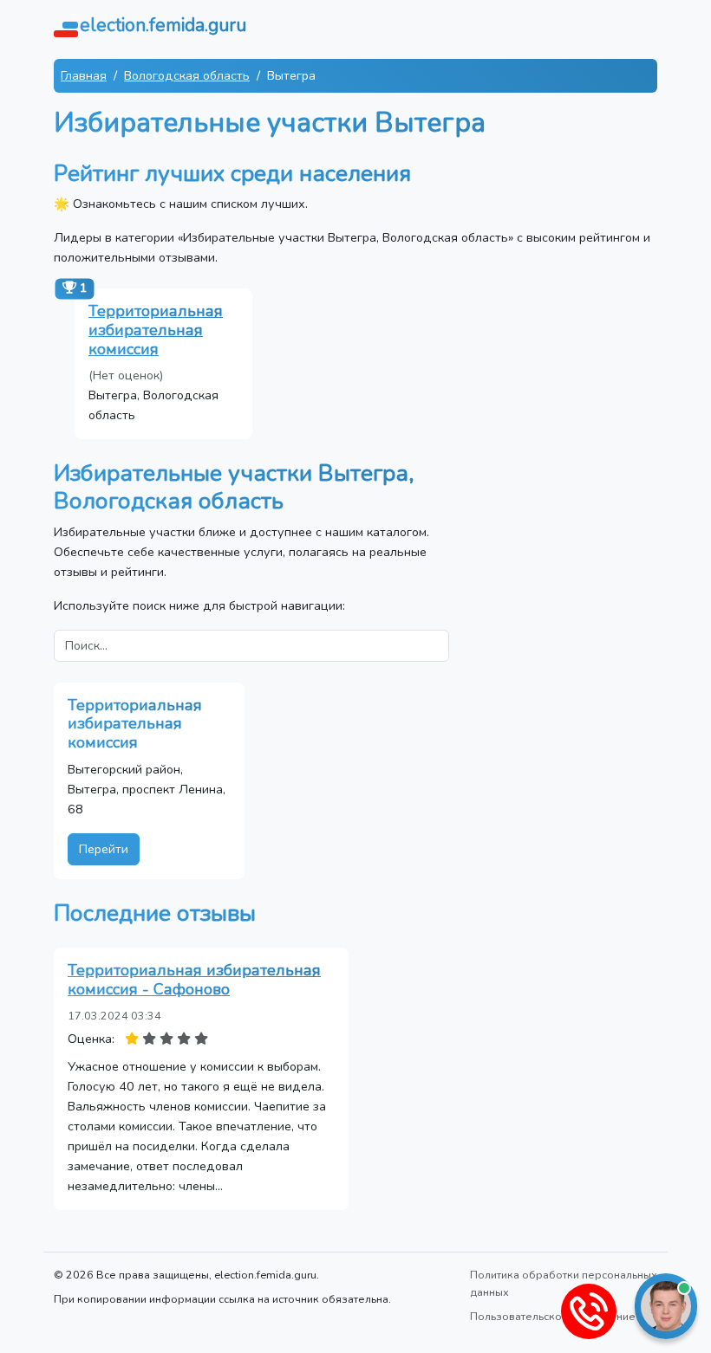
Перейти (103, 849)
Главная (84, 75)
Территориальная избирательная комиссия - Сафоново (194, 980)
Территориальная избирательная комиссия (155, 330)
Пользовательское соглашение (553, 1316)
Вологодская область (187, 75)
